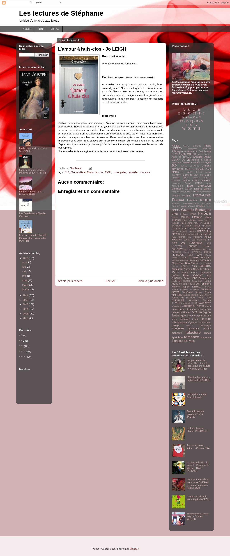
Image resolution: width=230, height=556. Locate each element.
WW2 (208, 303)
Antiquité (197, 157)
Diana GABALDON (199, 185)
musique (189, 326)
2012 (26, 318)
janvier (26, 289)
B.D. (175, 165)
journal (195, 319)
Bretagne (178, 168)
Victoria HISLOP (190, 303)
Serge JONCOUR (192, 284)
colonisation (204, 309)
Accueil (27, 29)
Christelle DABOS (180, 178)
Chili (201, 175)
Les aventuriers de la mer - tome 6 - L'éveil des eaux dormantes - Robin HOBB (198, 483)
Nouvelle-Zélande (202, 269)
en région (205, 312)
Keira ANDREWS (194, 237)
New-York (190, 263)
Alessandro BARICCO (199, 149)
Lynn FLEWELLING (191, 249)
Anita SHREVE (204, 154)
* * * (67, 172)
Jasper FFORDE (202, 225)
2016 (26, 300)
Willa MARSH (177, 306)
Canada (200, 169)
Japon (188, 225)
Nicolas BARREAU (180, 266)
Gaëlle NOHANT (188, 206)
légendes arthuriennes (199, 322)
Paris (175, 272)
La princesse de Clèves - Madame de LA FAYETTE (32, 171)
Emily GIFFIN (191, 191)
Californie (190, 169)
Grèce (175, 213)
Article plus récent (70, 281)
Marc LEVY (195, 255)
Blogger (134, 548)
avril (24, 275)
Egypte (207, 189)
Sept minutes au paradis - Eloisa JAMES (195, 414)
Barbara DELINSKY (190, 166)
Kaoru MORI (204, 234)
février (25, 285)
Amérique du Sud (193, 151)
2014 (26, 309)
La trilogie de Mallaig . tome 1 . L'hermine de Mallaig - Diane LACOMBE (198, 466)
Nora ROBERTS (201, 266)
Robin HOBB (190, 278)
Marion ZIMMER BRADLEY (196, 257)
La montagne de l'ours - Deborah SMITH (31, 193)
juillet (25, 262)
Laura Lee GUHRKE (195, 239)
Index (40, 29)
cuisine (183, 312)
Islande (175, 223)
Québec (176, 275)
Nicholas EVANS (203, 263)
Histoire (197, 217)
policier (207, 328)
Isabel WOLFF (204, 220)
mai (24, 271)
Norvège (188, 269)
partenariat (193, 328)
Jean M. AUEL (179, 228)
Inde (184, 220)
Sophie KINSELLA (193, 286)
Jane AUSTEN (195, 223)
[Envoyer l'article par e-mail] (90, 168)
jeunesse (184, 319)
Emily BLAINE (178, 192)
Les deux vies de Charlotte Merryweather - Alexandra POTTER (33, 238)
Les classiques (192, 242)
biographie (191, 309)
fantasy (191, 315)
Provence (206, 272)
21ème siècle (78, 172)
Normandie (177, 269)
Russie (186, 281)
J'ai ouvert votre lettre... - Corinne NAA (198, 447)
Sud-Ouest (187, 292)
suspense (206, 337)
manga (175, 325)
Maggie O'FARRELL (192, 252)
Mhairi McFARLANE (180, 261)
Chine (208, 175)
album (208, 306)
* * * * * (23, 356)
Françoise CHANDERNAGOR (185, 203)
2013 (26, 313)
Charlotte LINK (190, 175)
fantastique (179, 315)
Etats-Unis (93, 172)
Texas (200, 297)
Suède (186, 295)
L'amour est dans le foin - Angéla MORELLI (199, 498)
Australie (195, 162)
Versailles (194, 300)
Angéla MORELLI (188, 154)
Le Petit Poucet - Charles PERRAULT (197, 430)
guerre (199, 315)
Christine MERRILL (201, 178)
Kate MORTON (178, 237)
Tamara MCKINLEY (201, 295)
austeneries (178, 309)
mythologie (205, 325)
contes (175, 312)
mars (25, 280)
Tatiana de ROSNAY (183, 297)
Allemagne (177, 151)
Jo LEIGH (105, 172)
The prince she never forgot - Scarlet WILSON (198, 516)
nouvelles (133, 172)
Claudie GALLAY (181, 180)
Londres (192, 245)
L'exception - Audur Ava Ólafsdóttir (196, 396)
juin (24, 266)
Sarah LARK (197, 281)
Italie (183, 223)
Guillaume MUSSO (188, 214)
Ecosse (198, 188)
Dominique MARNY (182, 189)
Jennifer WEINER (179, 231)
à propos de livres (183, 340)
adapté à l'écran (193, 305)
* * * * (22, 351)
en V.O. (193, 312)
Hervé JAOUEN (180, 217)
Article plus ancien (150, 281)
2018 (26, 258)
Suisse (198, 292)
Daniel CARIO (193, 183)
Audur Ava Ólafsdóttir (181, 163)
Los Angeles (119, 172)
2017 (26, 295)
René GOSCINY (193, 275)
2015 (26, 304)
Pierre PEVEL (190, 272)
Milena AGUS (195, 260)
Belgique (206, 166)
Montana (206, 260)
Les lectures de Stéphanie (61, 13)
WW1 (201, 303)
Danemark (176, 183)
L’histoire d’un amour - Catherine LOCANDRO (198, 379)
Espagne (186, 195)
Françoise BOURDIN (199, 200)
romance (145, 172)
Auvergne (206, 162)
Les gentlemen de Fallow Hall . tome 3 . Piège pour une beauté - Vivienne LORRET (198, 364)
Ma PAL (55, 29)
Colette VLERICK (201, 180)
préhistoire (177, 333)
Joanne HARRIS (196, 231)
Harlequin (204, 213)
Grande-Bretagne (196, 210)
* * (20, 340)
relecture (193, 332)
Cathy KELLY (194, 172)
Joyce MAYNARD (188, 234)
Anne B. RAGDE (181, 157)
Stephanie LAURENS (189, 290)
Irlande (192, 220)
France (178, 199)
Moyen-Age (178, 263)
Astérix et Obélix (201, 159)
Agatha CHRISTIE (192, 146)
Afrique (175, 145)
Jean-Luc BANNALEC (199, 228)
